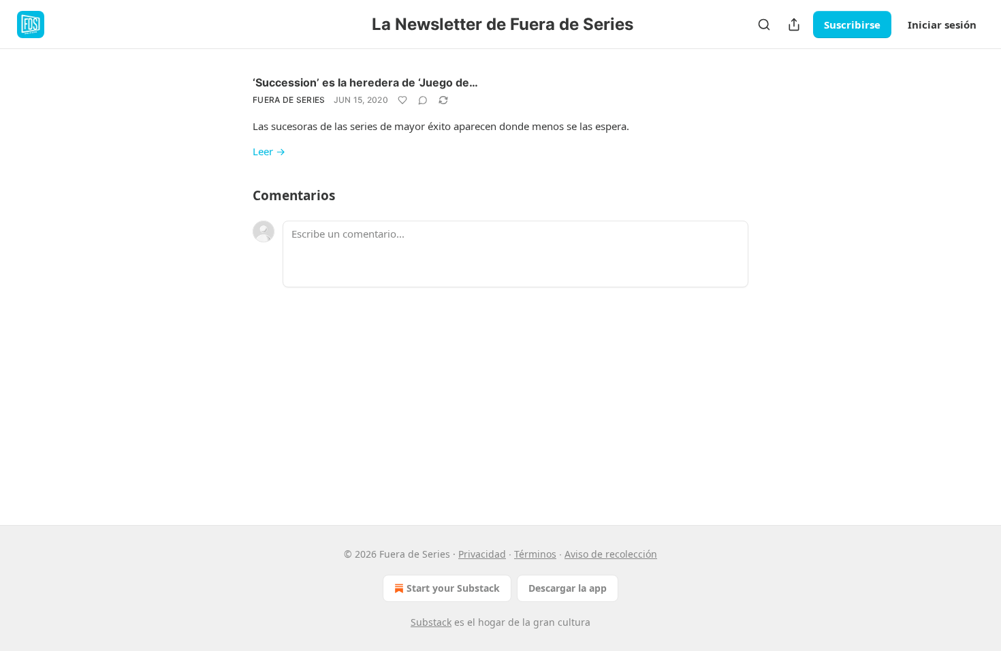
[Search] (764, 24)
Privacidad (482, 553)
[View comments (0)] (423, 100)
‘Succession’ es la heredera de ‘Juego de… (365, 82)
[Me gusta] (402, 100)
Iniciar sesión (942, 24)
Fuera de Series (289, 100)
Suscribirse (852, 24)
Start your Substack (453, 588)
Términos (535, 553)
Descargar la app (567, 588)
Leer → (269, 151)
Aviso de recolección (611, 553)
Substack (431, 622)
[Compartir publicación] (794, 24)
